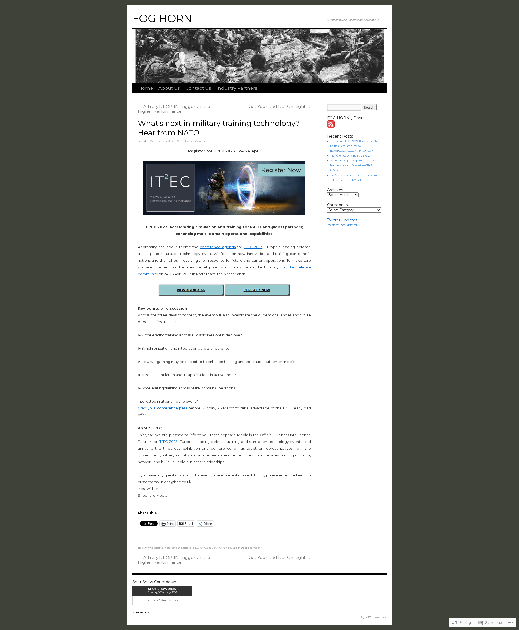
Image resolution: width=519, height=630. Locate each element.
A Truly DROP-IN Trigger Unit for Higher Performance (175, 109)
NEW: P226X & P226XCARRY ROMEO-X (351, 151)
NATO (202, 547)
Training (172, 547)
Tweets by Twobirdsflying (342, 225)
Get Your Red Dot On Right (280, 106)
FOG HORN (162, 18)
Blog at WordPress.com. (373, 617)
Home (145, 88)
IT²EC (195, 547)
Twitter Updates (342, 220)
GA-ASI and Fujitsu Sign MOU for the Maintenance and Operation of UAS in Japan (352, 165)
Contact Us (198, 88)
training (226, 547)
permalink (255, 547)
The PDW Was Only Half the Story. (350, 155)
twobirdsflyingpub (196, 141)
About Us (169, 88)
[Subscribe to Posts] (331, 126)
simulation (213, 547)
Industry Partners (237, 88)
